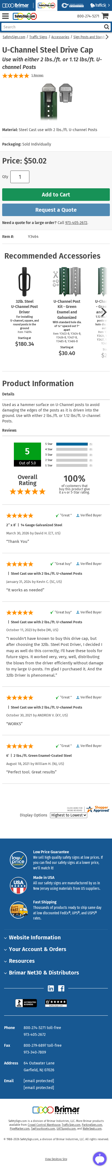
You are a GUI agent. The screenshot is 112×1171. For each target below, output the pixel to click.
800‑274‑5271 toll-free (42, 1027)
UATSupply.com (66, 1128)
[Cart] (106, 16)
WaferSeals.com (92, 1128)
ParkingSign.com (92, 1125)
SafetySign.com (14, 37)
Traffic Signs (38, 37)
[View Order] (43, 20)
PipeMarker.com (20, 1128)
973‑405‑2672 (76, 222)
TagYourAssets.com (43, 1128)
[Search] (106, 27)
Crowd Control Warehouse (44, 1125)
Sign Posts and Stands (89, 37)
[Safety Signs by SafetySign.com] (24, 16)
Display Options (33, 815)
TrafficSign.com (71, 1125)
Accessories (60, 37)
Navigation (5, 16)
